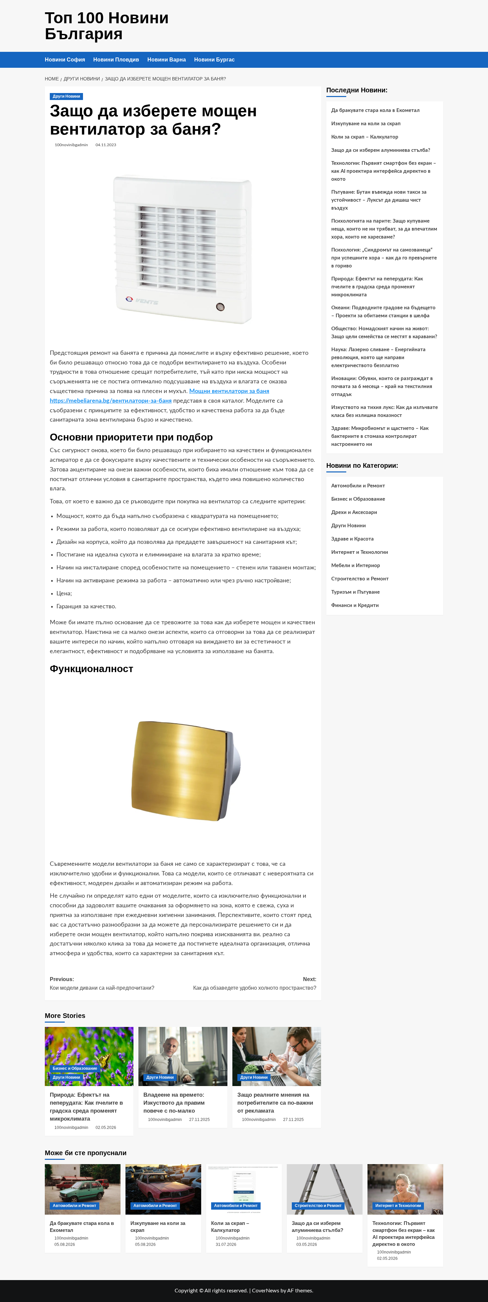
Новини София (65, 59)
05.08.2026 (64, 1244)
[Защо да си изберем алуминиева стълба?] (325, 1189)
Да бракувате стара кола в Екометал (375, 110)
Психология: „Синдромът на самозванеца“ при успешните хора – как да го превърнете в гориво (384, 258)
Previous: (102, 983)
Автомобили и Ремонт (358, 485)
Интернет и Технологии (359, 552)
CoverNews (265, 1290)
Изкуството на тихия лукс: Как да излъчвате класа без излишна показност (384, 411)
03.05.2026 (306, 1244)
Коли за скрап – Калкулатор (364, 137)
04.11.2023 (106, 145)
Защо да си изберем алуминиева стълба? (380, 150)
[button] (439, 60)
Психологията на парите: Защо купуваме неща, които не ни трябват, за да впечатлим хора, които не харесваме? (384, 229)
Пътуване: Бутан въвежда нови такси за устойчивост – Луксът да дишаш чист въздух (379, 200)
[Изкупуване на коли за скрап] (163, 1189)
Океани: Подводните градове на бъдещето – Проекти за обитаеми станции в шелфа (383, 311)
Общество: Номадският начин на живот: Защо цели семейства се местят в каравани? (384, 332)
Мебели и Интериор (355, 565)
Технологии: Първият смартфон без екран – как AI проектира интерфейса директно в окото (383, 171)
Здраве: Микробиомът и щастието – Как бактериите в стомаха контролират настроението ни (380, 436)
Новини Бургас (214, 59)
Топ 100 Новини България (107, 26)
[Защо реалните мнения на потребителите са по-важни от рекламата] (276, 1056)
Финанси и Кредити (355, 605)
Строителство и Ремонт (360, 578)
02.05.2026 (106, 1127)
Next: (254, 983)
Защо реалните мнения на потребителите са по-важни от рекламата (275, 1103)
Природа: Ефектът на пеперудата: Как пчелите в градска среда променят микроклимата (377, 286)
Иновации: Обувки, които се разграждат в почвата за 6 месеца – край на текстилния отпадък (382, 386)
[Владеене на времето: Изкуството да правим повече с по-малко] (182, 1056)
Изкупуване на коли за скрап (366, 123)
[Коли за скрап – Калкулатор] (244, 1189)
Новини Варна (166, 59)
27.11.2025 (199, 1119)
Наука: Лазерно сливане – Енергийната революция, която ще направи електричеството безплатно (378, 357)
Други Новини (66, 96)
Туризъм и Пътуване (355, 592)
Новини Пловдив (116, 59)
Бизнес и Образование (75, 1068)
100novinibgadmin (71, 145)
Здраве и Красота (352, 539)
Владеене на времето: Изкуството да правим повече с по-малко (174, 1103)
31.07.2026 (226, 1244)
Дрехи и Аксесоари (354, 512)
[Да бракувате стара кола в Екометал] (83, 1189)
